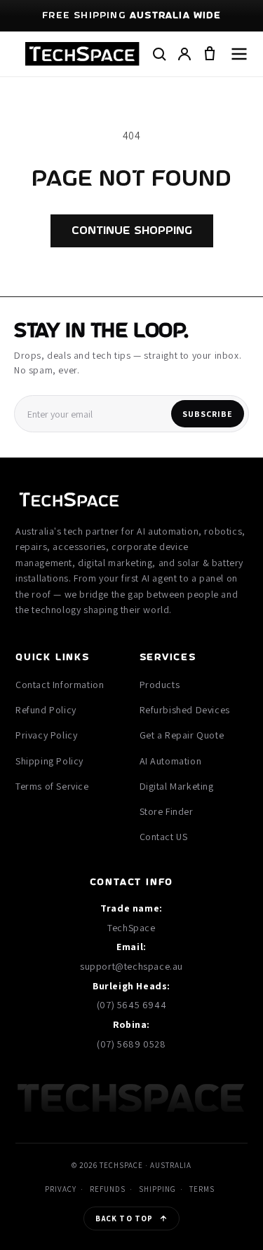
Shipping (157, 1189)
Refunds (108, 1189)
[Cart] (209, 54)
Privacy (60, 1189)
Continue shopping (132, 231)
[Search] (159, 54)
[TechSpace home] (82, 54)
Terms (202, 1189)
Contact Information (59, 684)
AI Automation (171, 761)
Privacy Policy (46, 735)
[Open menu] (239, 54)
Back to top (124, 1218)
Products (160, 684)
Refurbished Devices (185, 709)
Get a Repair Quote (182, 735)
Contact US (164, 836)
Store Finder (167, 811)
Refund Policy (45, 709)
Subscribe (207, 413)
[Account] (184, 54)
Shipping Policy (49, 761)
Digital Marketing (177, 786)
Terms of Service (52, 786)
